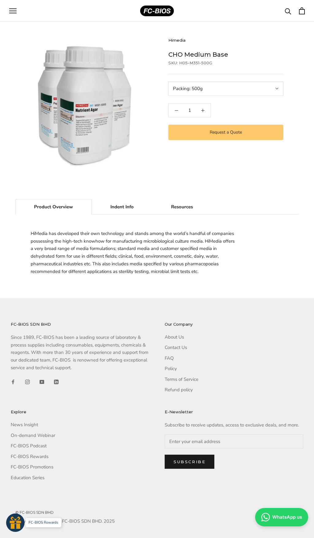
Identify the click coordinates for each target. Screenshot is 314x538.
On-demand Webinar (33, 435)
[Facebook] (13, 381)
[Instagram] (27, 381)
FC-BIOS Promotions (32, 467)
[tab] (53, 206)
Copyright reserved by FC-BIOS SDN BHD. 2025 (65, 521)
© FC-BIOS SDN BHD (34, 512)
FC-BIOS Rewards (29, 456)
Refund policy (179, 390)
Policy (171, 369)
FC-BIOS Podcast (29, 446)
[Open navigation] (13, 10)
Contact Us (176, 347)
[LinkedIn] (56, 381)
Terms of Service (181, 379)
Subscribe (189, 461)
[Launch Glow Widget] (15, 522)
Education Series (27, 478)
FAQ (169, 358)
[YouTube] (42, 381)
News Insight (24, 425)
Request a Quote (226, 132)
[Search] (288, 11)
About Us (174, 337)
